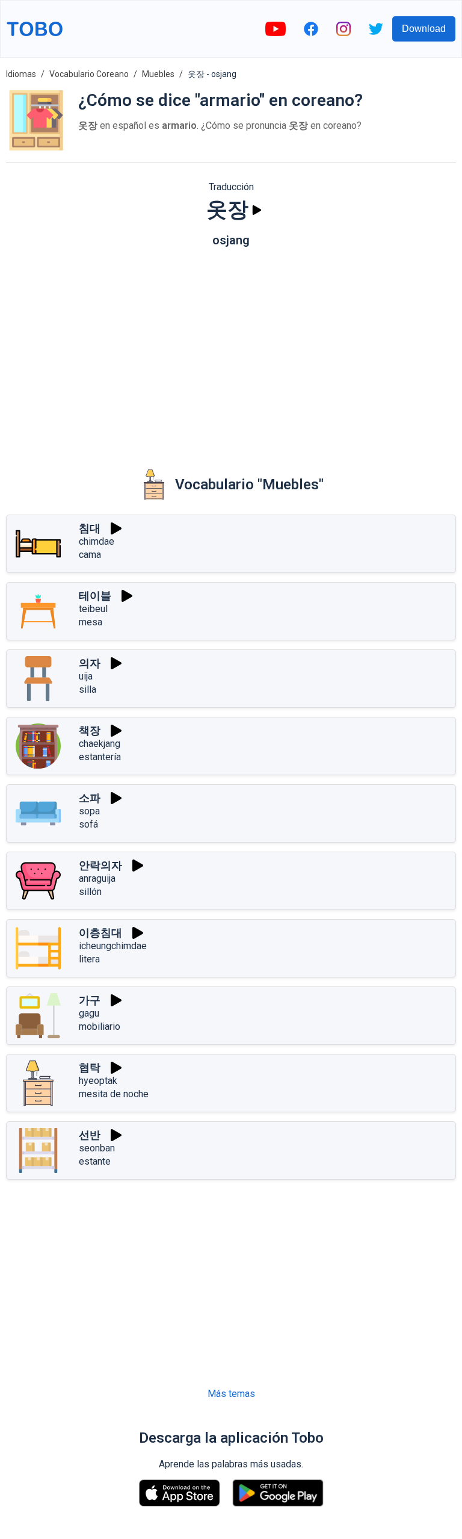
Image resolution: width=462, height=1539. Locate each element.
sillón (90, 891)
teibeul (93, 609)
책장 (89, 730)
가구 (89, 1000)
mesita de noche (114, 1094)
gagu (89, 1013)
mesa (90, 622)
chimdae (96, 541)
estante (95, 1161)
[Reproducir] (256, 210)
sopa (89, 811)
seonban (97, 1148)
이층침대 (100, 932)
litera (89, 959)
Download (424, 28)
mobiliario (99, 1026)
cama (90, 554)
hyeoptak (98, 1080)
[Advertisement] (231, 349)
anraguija (97, 878)
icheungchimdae (113, 946)
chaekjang (99, 743)
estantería (100, 757)
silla (87, 689)
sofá (88, 824)
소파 (89, 797)
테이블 (95, 595)
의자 (89, 663)
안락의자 (100, 865)
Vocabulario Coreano (89, 74)
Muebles (158, 74)
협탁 (89, 1067)
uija (86, 676)
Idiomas (21, 74)
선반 (89, 1135)
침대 (89, 528)
